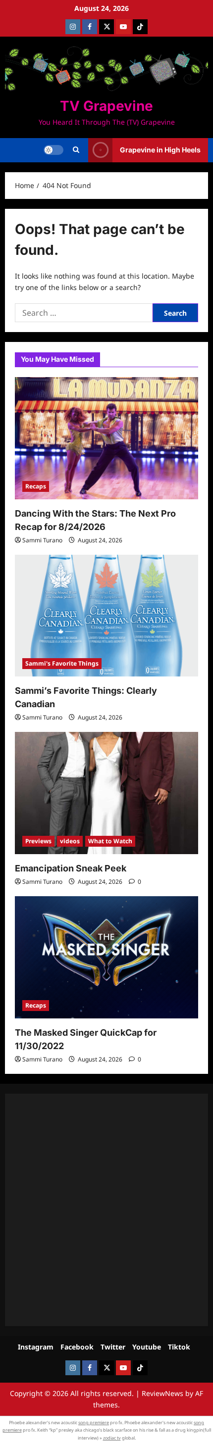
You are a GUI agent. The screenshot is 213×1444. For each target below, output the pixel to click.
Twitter (113, 1346)
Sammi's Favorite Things (62, 663)
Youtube (146, 1346)
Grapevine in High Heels (160, 149)
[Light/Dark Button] (53, 150)
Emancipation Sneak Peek (70, 868)
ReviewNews (162, 1393)
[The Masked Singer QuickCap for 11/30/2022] (106, 957)
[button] (76, 150)
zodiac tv (112, 1438)
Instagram (35, 1346)
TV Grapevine (106, 105)
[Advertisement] (106, 1210)
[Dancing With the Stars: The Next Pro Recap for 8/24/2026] (106, 438)
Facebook (77, 1346)
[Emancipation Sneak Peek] (106, 793)
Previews (38, 841)
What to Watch (110, 841)
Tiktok (179, 1346)
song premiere (93, 1422)
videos (70, 841)
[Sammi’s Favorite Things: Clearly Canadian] (106, 616)
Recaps (35, 486)
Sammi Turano (42, 540)
